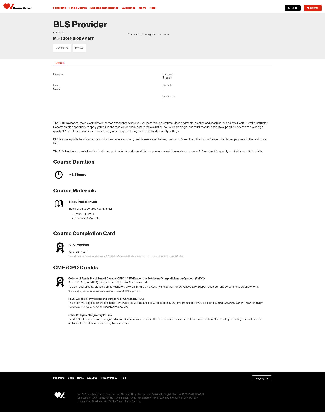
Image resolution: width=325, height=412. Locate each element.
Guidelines (129, 7)
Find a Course (78, 7)
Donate (314, 8)
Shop (71, 378)
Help (153, 7)
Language (263, 379)
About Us (92, 378)
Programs (59, 7)
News (142, 7)
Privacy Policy (109, 378)
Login (295, 8)
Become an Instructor (104, 7)
